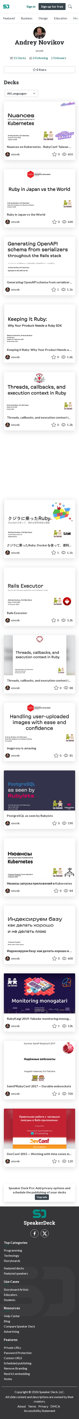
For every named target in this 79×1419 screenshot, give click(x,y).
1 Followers (58, 58)
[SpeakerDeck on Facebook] (34, 1233)
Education (60, 18)
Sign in (30, 6)
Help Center (12, 1316)
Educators (10, 1294)
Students (9, 1300)
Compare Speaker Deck (19, 1326)
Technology (11, 1255)
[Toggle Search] (70, 6)
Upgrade (42, 1197)
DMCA (55, 1406)
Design (43, 18)
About (21, 1406)
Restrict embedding (17, 1373)
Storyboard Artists (16, 1289)
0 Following (40, 58)
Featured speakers (16, 1273)
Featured (9, 18)
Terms (32, 1406)
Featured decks (14, 1268)
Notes (8, 1379)
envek (15, 154)
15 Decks (20, 58)
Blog (7, 1321)
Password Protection (18, 1353)
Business (26, 18)
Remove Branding (15, 1368)
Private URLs (12, 1347)
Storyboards (12, 1260)
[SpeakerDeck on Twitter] (45, 1233)
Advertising (11, 1331)
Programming (13, 1250)
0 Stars (41, 69)
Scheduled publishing (17, 1363)
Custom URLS (13, 1358)
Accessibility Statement (39, 1410)
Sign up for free (52, 6)
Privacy (43, 1406)
